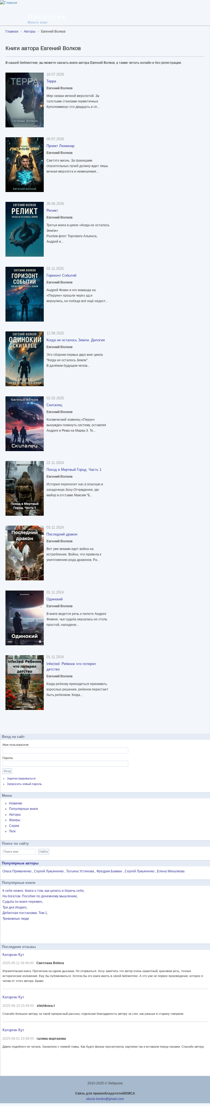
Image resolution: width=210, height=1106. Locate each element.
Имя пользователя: (15, 744)
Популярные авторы (20, 863)
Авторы (15, 814)
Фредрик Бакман (110, 871)
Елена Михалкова (171, 871)
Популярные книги (23, 809)
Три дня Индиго (14, 907)
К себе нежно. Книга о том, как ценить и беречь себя (43, 891)
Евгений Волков (59, 88)
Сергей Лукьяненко (49, 871)
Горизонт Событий (61, 275)
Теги (12, 831)
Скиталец (54, 405)
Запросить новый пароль (24, 784)
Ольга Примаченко (17, 871)
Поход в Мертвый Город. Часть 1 (73, 470)
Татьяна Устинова (80, 871)
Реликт (52, 210)
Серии (14, 826)
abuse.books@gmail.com (105, 1099)
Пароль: (8, 758)
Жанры (14, 820)
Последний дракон (61, 534)
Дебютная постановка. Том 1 (24, 913)
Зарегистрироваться (21, 778)
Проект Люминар (60, 146)
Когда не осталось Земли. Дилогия (75, 340)
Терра (51, 81)
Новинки (15, 803)
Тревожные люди (15, 919)
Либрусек (47, 17)
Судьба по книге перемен (22, 902)
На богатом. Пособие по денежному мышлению (39, 896)
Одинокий (54, 599)
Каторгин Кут (13, 955)
